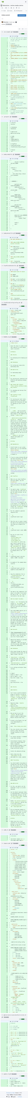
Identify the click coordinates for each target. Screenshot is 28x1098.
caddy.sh (6, 830)
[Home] (3, 2)
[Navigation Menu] (25, 2)
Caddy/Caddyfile (8, 154)
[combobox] (19, 29)
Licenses (20, 1096)
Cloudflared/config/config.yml (12, 302)
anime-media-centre (17, 5)
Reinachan (6, 5)
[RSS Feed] (2, 8)
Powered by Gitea (10, 1092)
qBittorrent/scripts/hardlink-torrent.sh (15, 1015)
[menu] (25, 29)
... (2, 18)
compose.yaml (7, 843)
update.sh (6, 1074)
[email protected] (18, 103)
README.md (6, 336)
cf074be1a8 (8, 24)
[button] (6, 8)
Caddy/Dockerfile (8, 233)
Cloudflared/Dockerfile (10, 265)
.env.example (7, 31)
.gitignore (6, 116)
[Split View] (22, 29)
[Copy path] (12, 32)
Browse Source (22, 15)
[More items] (26, 10)
